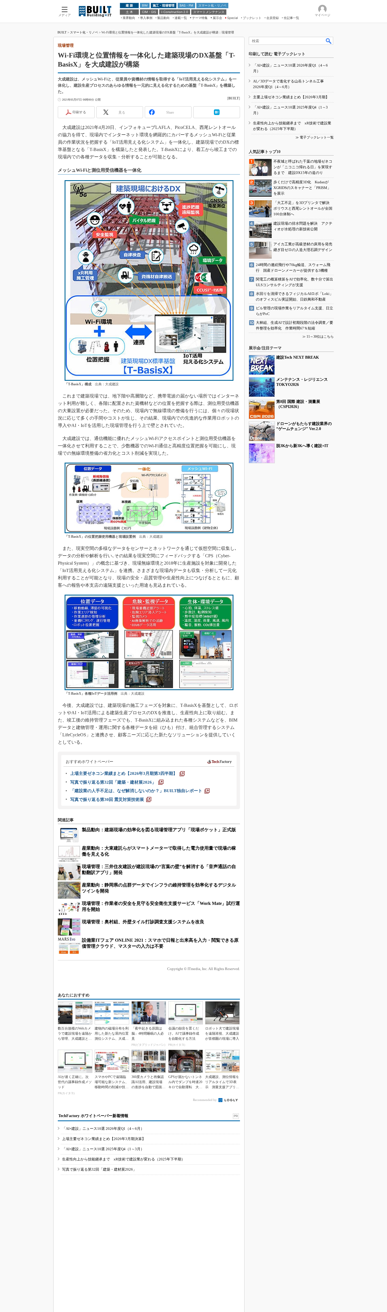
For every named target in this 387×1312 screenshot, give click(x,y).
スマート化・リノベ (84, 32)
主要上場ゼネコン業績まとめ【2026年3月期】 (291, 97)
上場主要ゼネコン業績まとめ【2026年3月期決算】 (104, 1139)
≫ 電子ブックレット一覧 (314, 137)
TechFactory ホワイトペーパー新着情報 (93, 1116)
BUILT (62, 32)
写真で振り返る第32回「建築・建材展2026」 (99, 1169)
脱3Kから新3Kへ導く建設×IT (302, 446)
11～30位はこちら (320, 337)
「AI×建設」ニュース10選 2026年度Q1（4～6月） (103, 1128)
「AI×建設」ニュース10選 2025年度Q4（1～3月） (103, 1149)
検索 (329, 41)
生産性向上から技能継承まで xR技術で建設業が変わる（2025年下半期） (123, 1159)
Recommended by (205, 1100)
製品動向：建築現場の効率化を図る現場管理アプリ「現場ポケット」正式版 (159, 829)
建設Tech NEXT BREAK (297, 357)
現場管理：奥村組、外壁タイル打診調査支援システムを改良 (143, 921)
